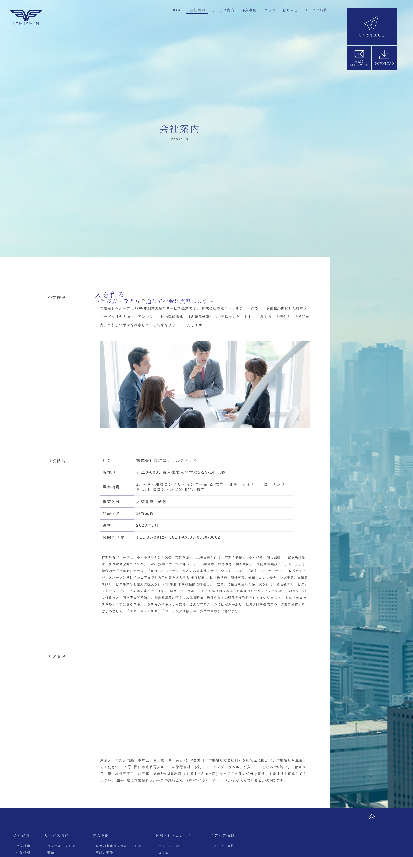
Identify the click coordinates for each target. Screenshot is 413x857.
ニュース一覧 (168, 846)
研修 (50, 852)
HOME (177, 10)
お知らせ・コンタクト (175, 835)
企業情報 (23, 852)
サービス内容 (223, 10)
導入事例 (248, 10)
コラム (270, 10)
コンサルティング (61, 846)
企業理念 (23, 846)
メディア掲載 (315, 10)
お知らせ (290, 10)
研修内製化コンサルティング (118, 846)
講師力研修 (104, 852)
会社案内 (197, 10)
